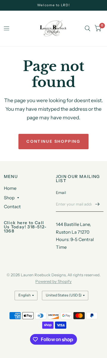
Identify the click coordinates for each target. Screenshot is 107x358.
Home (10, 188)
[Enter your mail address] (97, 204)
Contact (12, 206)
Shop (9, 197)
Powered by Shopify (53, 281)
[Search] (87, 28)
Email (61, 192)
